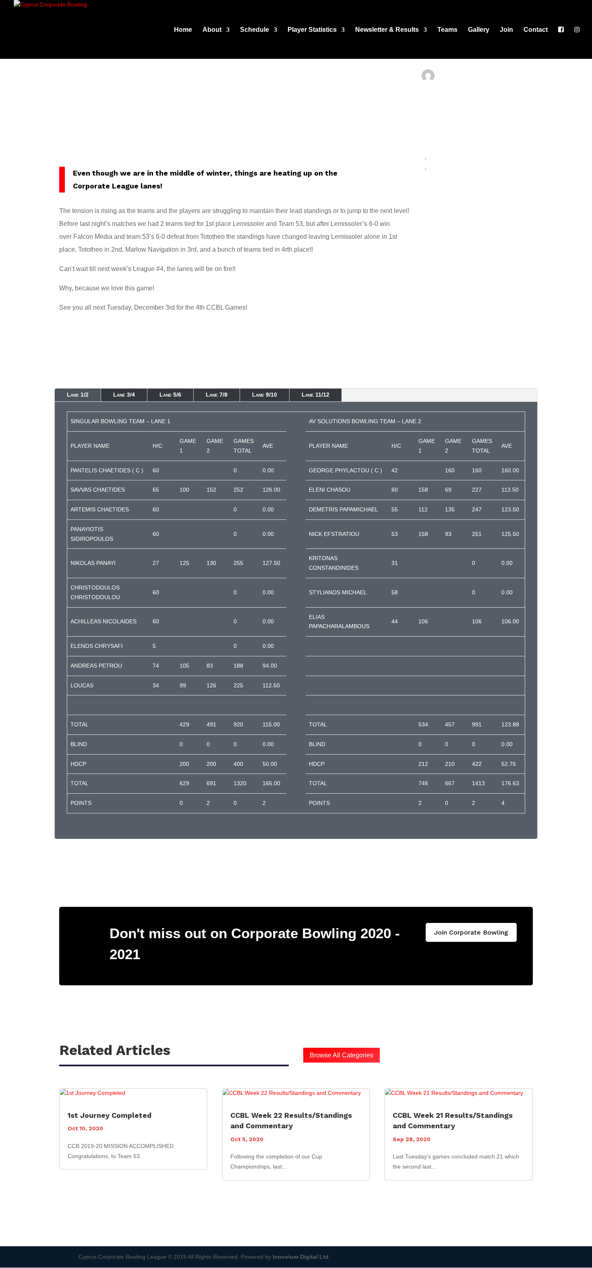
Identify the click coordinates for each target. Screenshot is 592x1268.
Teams (447, 30)
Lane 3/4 (124, 394)
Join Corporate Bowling (471, 932)
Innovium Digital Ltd (301, 1257)
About (212, 30)
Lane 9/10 (264, 394)
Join (506, 30)
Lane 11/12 (315, 394)
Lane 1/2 (78, 394)
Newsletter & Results (387, 30)
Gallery (478, 30)
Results (455, 121)
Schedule (254, 30)
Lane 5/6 (170, 394)
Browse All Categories (341, 1055)
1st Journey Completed (109, 1115)
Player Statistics (312, 30)
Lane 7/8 (217, 394)
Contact (536, 30)
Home (183, 30)
